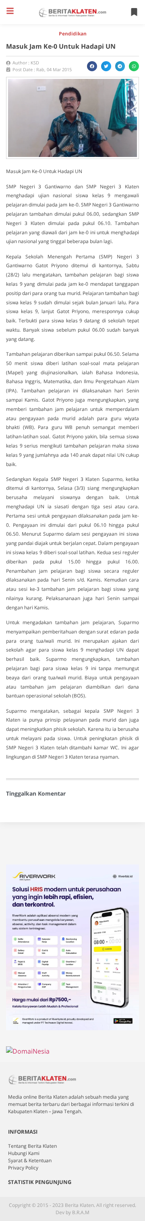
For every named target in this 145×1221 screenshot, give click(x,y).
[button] (10, 11)
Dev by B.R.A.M (72, 1212)
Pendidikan (73, 33)
